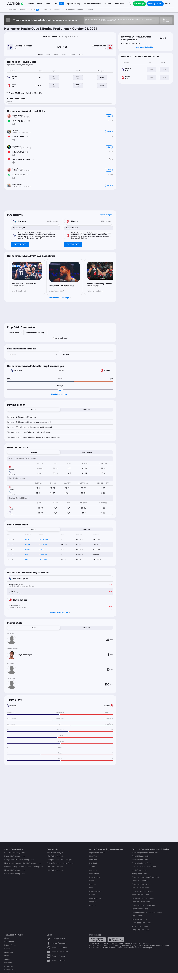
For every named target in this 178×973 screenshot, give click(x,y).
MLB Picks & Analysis (55, 867)
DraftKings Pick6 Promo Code (143, 905)
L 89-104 (43, 554)
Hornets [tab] (86, 409)
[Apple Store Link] (97, 940)
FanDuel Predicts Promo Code (144, 867)
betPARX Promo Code (140, 895)
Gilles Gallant (17, 184)
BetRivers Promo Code (141, 902)
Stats (81, 54)
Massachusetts (95, 891)
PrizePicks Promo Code (141, 930)
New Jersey (94, 874)
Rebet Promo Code (139, 919)
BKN (27, 540)
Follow (109, 116)
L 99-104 (43, 544)
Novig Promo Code (139, 874)
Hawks (107, 370)
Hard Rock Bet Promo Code (143, 898)
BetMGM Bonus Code (140, 856)
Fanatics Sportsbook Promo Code (145, 853)
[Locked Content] (60, 390)
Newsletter (8, 966)
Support (7, 959)
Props (64, 54)
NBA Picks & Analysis (55, 856)
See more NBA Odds (144, 47)
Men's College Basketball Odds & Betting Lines (22, 863)
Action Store (9, 952)
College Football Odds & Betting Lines (19, 860)
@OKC (28, 544)
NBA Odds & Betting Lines (14, 856)
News (48, 54)
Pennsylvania (94, 877)
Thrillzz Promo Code (140, 926)
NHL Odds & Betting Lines (14, 874)
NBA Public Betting (59, 394)
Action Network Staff (19, 291)
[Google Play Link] (116, 940)
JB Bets (15, 131)
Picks (56, 54)
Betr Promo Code (139, 916)
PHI (26, 554)
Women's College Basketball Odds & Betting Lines (23, 867)
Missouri (92, 902)
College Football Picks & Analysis (59, 860)
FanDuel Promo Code (140, 888)
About (6, 938)
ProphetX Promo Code (141, 881)
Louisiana (93, 860)
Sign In (167, 3)
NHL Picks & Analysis (55, 870)
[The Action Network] (15, 4)
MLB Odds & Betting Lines (14, 870)
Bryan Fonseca (17, 115)
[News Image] (27, 271)
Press (6, 956)
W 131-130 (43, 559)
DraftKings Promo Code (141, 884)
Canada (92, 905)
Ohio (91, 888)
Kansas (92, 895)
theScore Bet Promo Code (142, 891)
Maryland (93, 863)
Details (40, 54)
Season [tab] (34, 452)
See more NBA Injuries (59, 612)
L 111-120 (43, 549)
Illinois (91, 881)
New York (93, 856)
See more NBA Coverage (59, 298)
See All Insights (106, 215)
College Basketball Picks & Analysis (60, 863)
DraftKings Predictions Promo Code (146, 877)
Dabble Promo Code (140, 909)
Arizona (92, 867)
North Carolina (95, 898)
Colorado (93, 870)
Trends (72, 54)
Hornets (18, 370)
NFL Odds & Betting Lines (14, 853)
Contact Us (8, 970)
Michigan (92, 884)
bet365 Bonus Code (140, 860)
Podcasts (8, 963)
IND (26, 559)
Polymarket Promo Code (141, 863)
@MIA (27, 549)
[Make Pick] (13, 124)
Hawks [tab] (33, 409)
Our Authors (9, 942)
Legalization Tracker (97, 853)
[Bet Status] (9, 121)
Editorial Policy (10, 945)
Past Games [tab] (87, 452)
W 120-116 (43, 540)
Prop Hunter (16, 146)
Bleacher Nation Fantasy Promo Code (147, 912)
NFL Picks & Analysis (55, 853)
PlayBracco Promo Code (141, 923)
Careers (7, 949)
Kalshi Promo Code (139, 870)
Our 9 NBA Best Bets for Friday (61, 286)
